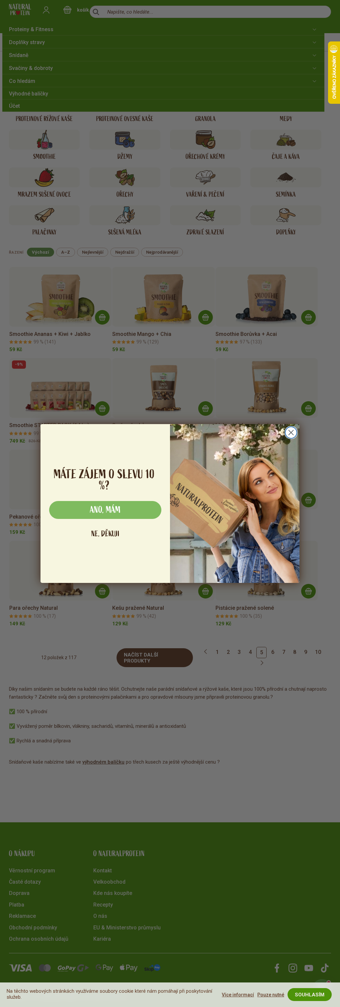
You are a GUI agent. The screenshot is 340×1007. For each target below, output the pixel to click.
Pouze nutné (270, 994)
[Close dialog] (291, 432)
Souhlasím (309, 995)
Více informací (238, 994)
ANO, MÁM (105, 510)
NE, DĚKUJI (105, 533)
